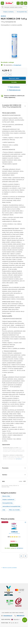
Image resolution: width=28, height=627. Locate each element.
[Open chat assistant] (24, 620)
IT (17, 622)
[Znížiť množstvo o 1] (3, 74)
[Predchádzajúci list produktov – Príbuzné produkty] (21, 556)
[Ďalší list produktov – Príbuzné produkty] (25, 556)
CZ (11, 622)
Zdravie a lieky (6, 496)
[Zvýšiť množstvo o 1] (9, 74)
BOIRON (3, 16)
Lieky (3, 509)
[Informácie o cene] (10, 70)
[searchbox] (14, 7)
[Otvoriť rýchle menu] (2, 3)
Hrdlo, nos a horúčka (14, 509)
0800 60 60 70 (20, 615)
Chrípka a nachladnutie (8, 499)
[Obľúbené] (18, 3)
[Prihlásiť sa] (21, 3)
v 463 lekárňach (19, 548)
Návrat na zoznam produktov (10, 567)
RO (16, 622)
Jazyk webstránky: (5, 619)
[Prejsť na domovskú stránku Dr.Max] (9, 3)
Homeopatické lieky (7, 503)
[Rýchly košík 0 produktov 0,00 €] (25, 3)
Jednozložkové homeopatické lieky (11, 506)
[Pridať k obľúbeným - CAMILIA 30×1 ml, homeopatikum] (25, 522)
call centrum (19, 458)
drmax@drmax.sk (7, 615)
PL (13, 622)
